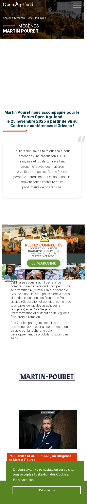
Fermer (8, 281)
